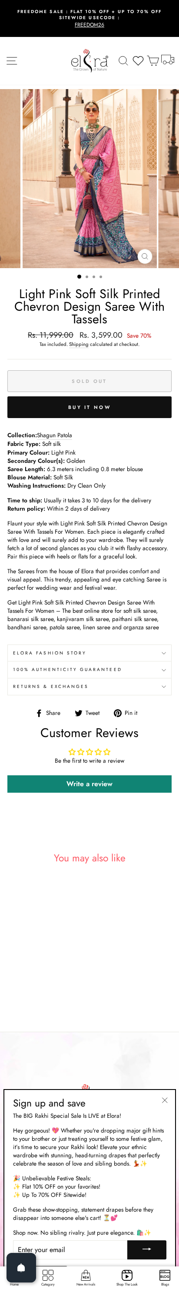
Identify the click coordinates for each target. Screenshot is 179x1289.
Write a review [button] (89, 784)
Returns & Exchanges (51, 686)
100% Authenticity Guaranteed (67, 669)
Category (48, 1284)
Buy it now (89, 407)
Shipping (79, 344)
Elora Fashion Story (49, 653)
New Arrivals (85, 1284)
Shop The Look (127, 1284)
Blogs (165, 1284)
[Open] (21, 1267)
